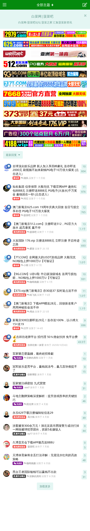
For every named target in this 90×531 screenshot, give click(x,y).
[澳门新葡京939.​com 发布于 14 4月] (6, 321)
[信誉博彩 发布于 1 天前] (6, 368)
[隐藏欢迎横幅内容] (85, 15)
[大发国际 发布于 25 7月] (6, 242)
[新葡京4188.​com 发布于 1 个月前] (6, 188)
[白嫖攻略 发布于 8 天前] (6, 456)
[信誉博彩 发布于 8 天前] (6, 473)
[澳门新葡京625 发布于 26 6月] (6, 208)
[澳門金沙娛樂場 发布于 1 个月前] (6, 167)
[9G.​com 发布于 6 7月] (6, 275)
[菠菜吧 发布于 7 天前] (6, 444)
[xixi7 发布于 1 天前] (6, 385)
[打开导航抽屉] (4, 5)
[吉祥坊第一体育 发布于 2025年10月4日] (6, 338)
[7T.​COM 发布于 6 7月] (6, 259)
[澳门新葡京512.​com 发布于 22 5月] (6, 225)
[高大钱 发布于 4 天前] (6, 414)
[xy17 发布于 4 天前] (6, 427)
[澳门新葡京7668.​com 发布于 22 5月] (6, 305)
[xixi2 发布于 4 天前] (6, 397)
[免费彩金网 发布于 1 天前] (6, 355)
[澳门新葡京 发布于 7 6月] (6, 292)
